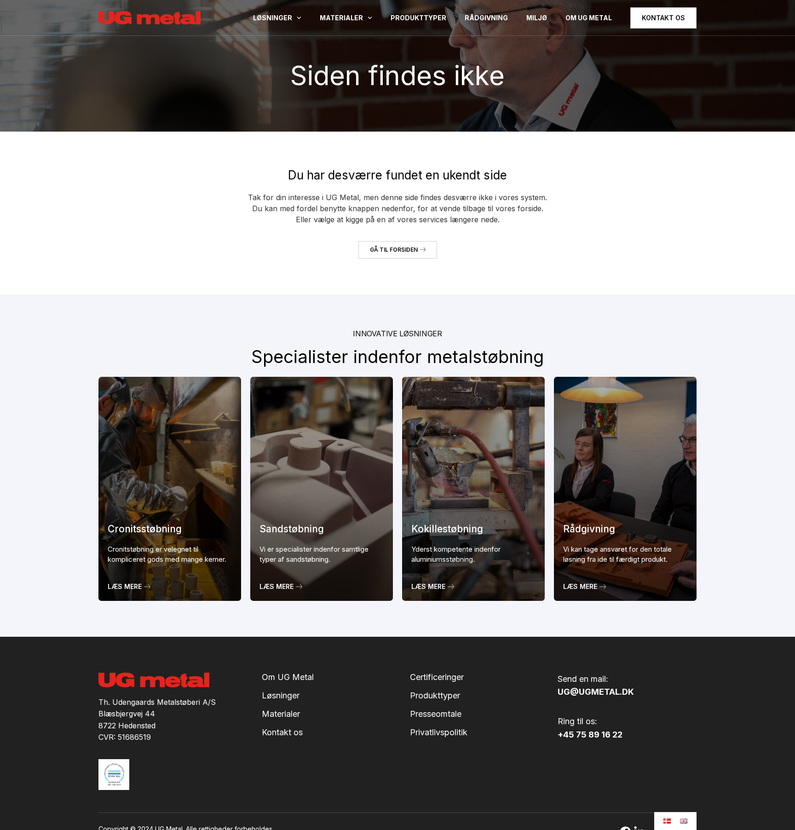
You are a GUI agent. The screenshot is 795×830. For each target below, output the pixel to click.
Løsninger (272, 18)
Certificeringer (437, 677)
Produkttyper (418, 18)
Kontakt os (282, 732)
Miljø (536, 18)
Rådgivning (486, 18)
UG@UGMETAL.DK (596, 692)
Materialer (341, 18)
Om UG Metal (288, 677)
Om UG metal (588, 18)
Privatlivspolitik (438, 732)
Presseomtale (435, 714)
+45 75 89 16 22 (590, 734)
